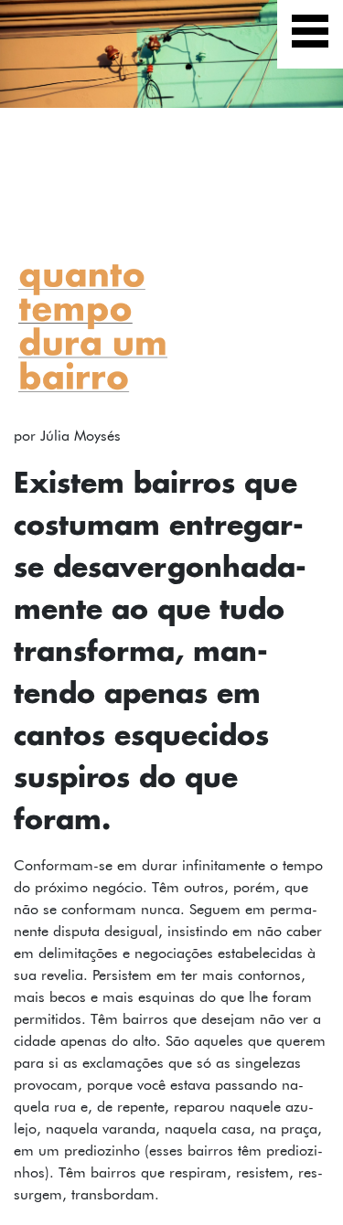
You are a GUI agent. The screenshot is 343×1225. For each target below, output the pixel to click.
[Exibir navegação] (310, 34)
